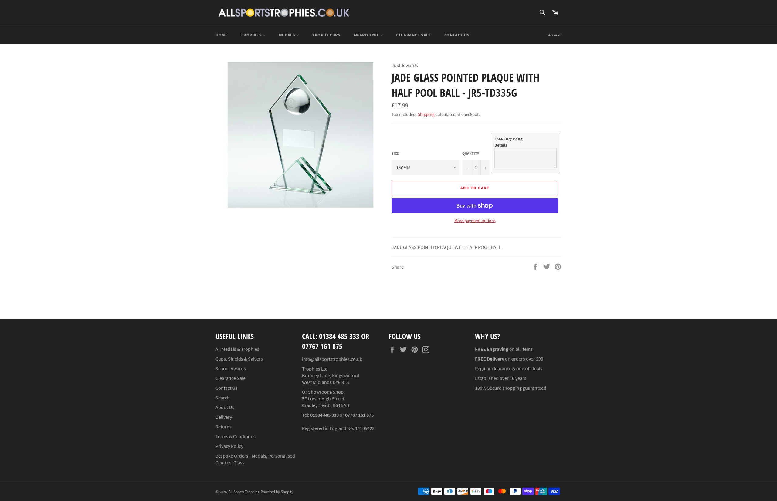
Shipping (426, 114)
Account (555, 35)
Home (221, 35)
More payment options (475, 220)
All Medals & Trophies (237, 349)
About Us (224, 407)
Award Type (367, 35)
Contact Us (457, 35)
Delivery (223, 417)
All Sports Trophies (244, 491)
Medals (287, 35)
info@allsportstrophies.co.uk (332, 359)
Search (222, 397)
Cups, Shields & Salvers (239, 359)
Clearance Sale (230, 378)
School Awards (230, 368)
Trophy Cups (326, 35)
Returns (223, 427)
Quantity (470, 153)
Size (395, 153)
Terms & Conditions (235, 436)
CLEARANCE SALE (413, 35)
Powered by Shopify (277, 491)
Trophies (252, 35)
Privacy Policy (229, 446)
